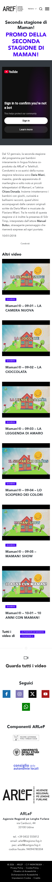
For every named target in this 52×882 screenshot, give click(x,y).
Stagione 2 (27, 636)
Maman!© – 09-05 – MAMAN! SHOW (20, 554)
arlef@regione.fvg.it (30, 841)
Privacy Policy (17, 868)
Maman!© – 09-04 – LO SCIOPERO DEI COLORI (24, 492)
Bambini (11, 299)
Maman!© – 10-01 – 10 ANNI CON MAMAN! (23, 615)
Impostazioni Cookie (21, 878)
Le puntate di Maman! (32, 632)
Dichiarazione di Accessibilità (24, 874)
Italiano (31, 8)
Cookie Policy (32, 868)
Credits (37, 878)
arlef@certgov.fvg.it (29, 845)
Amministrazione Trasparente (26, 853)
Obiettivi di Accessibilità (24, 871)
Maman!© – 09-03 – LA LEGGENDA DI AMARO (24, 431)
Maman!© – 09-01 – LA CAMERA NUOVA (23, 308)
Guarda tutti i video (26, 666)
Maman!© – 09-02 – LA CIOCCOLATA (23, 369)
